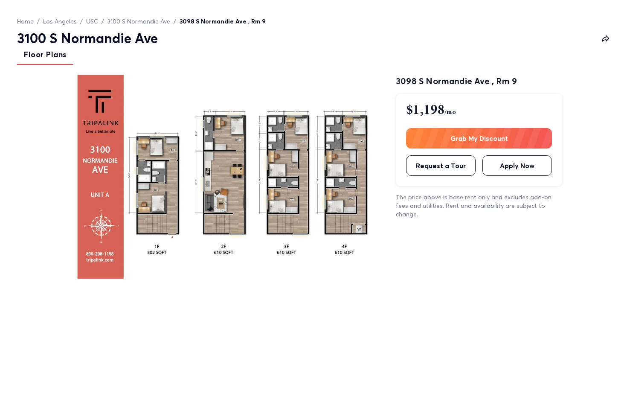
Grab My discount (479, 138)
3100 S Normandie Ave (138, 21)
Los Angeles (60, 21)
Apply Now (517, 165)
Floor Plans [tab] (45, 54)
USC (92, 21)
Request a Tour (441, 165)
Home (25, 21)
